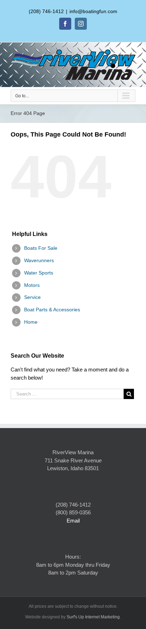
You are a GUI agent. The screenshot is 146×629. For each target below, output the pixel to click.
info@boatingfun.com (93, 11)
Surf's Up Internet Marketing (93, 616)
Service (32, 297)
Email (73, 521)
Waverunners (39, 260)
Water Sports (38, 273)
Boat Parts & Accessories (52, 309)
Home (31, 322)
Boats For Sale (40, 248)
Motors (32, 285)
